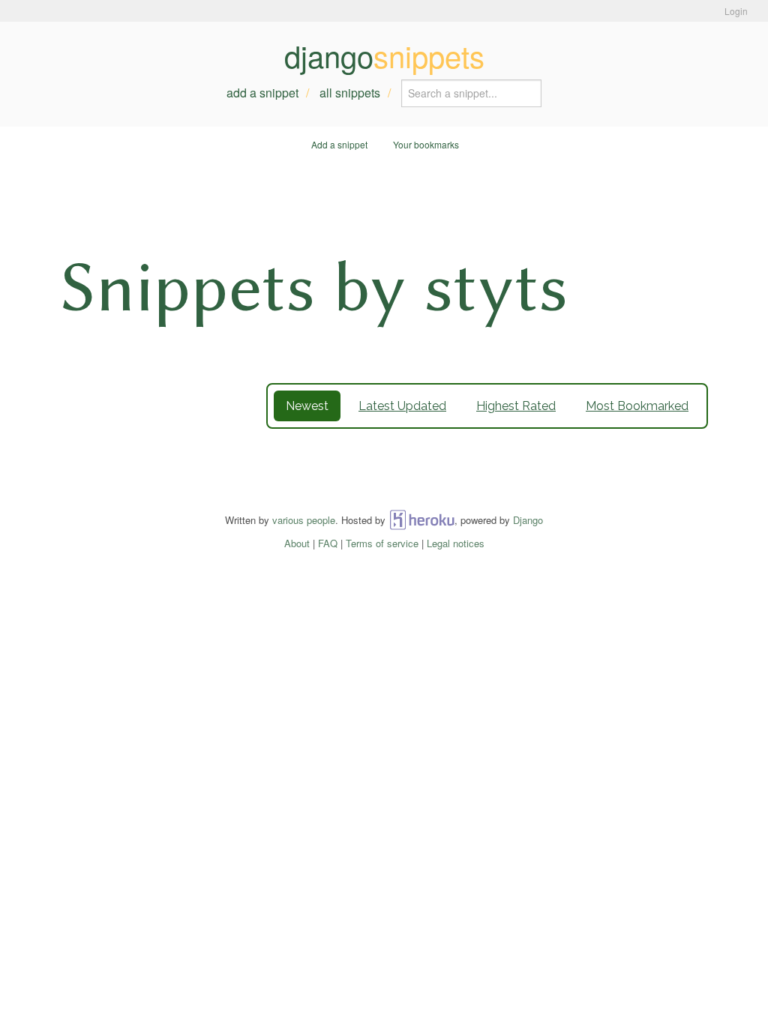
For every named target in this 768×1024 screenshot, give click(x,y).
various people (303, 520)
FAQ (328, 543)
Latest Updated (402, 406)
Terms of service (382, 543)
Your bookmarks (426, 144)
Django (528, 520)
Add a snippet (262, 92)
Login (736, 10)
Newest (307, 406)
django (384, 55)
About (297, 543)
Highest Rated (516, 406)
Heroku (421, 520)
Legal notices (455, 543)
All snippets (350, 92)
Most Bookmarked (637, 406)
